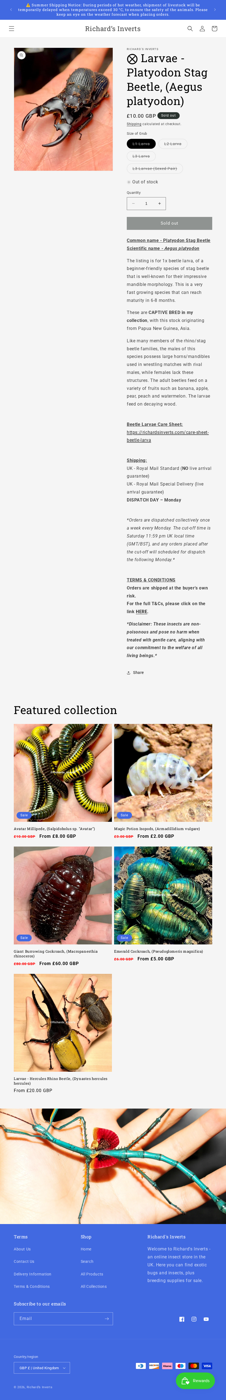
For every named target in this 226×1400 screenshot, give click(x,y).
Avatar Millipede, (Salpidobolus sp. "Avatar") (54, 828)
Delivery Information (33, 1274)
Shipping (134, 124)
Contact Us (24, 1261)
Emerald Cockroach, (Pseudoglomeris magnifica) (158, 951)
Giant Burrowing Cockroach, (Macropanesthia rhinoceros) (56, 953)
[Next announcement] (215, 10)
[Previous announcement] (11, 10)
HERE (141, 611)
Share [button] (138, 672)
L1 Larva (144, 145)
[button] (12, 29)
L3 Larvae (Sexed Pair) (158, 169)
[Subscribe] (107, 1318)
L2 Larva (175, 145)
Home (86, 1249)
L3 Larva (144, 157)
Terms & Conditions (32, 1286)
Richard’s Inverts (40, 1387)
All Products (92, 1274)
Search (87, 1261)
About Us (22, 1249)
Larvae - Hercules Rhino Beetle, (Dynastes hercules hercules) (60, 1081)
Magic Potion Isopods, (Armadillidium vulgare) (157, 828)
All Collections (94, 1286)
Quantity (134, 193)
